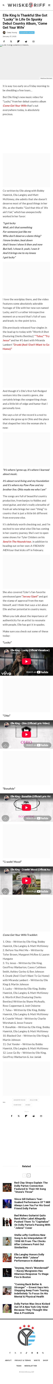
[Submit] (26, 41)
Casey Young (12, 32)
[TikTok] (26, 1353)
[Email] (33, 41)
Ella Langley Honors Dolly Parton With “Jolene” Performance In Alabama (29, 1257)
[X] (15, 1353)
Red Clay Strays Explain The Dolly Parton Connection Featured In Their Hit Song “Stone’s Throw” (31, 1187)
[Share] (4, 41)
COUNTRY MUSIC (27, 32)
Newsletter (30, 1366)
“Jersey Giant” (30, 596)
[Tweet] (11, 41)
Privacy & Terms (23, 1360)
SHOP (45, 1360)
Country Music (20, 1100)
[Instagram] (21, 1353)
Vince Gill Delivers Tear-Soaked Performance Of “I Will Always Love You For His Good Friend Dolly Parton (32, 1204)
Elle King (34, 1100)
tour (17, 541)
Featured (18, 1105)
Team (18, 1366)
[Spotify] (32, 1353)
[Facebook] (10, 1353)
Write (37, 1360)
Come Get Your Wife (14, 105)
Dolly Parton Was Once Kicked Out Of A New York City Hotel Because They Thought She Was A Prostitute (32, 1308)
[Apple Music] (37, 1353)
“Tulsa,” (39, 336)
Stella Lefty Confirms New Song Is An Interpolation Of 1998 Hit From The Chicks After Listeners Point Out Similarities (30, 1241)
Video (28, 1105)
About (8, 1360)
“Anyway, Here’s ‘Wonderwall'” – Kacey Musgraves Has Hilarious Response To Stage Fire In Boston (31, 1272)
